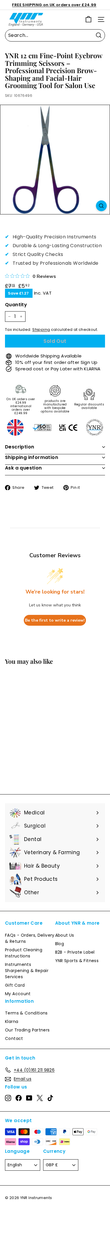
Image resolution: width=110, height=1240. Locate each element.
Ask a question (23, 468)
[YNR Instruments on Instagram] (8, 1098)
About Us (64, 935)
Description (19, 446)
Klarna (11, 1021)
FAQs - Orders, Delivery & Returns (30, 938)
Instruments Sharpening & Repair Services (26, 971)
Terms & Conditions (26, 1013)
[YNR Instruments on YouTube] (29, 1098)
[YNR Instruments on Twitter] (40, 1098)
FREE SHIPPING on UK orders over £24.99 (54, 5)
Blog (59, 944)
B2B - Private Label (75, 952)
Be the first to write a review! (55, 620)
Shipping (41, 329)
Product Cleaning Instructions (23, 953)
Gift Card (15, 985)
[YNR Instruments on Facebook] (19, 1098)
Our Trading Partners (27, 1030)
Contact (14, 1038)
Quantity (16, 304)
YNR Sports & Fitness (77, 961)
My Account (18, 994)
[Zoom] (101, 205)
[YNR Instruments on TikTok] (50, 1098)
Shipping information (31, 457)
